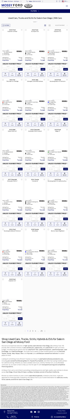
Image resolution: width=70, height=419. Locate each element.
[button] (56, 1)
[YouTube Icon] (35, 412)
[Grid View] (45, 25)
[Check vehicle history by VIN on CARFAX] (19, 51)
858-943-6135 (37, 1)
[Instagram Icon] (39, 412)
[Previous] (25, 331)
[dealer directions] (5, 412)
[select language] (67, 1)
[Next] (45, 331)
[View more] (21, 1)
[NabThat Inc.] (65, 413)
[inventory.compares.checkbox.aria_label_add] (3, 30)
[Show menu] (67, 6)
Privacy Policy (61, 410)
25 (42, 331)
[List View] (49, 25)
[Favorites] (59, 1)
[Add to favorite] (21, 30)
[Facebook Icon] (31, 412)
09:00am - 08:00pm (13, 1)
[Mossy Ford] (12, 6)
